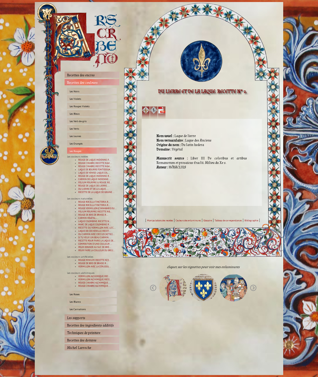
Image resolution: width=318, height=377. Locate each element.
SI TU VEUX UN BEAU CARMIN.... (94, 237)
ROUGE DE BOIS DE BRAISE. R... (93, 214)
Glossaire (207, 220)
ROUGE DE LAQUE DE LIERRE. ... (94, 185)
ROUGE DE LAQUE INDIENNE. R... (94, 176)
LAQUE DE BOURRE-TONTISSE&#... (95, 169)
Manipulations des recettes (160, 220)
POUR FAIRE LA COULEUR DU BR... (96, 250)
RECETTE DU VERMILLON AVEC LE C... (97, 227)
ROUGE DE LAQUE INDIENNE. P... (94, 159)
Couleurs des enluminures (188, 220)
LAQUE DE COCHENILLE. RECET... (94, 231)
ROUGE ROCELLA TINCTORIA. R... (94, 201)
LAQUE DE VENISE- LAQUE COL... (94, 172)
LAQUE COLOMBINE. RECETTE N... (94, 221)
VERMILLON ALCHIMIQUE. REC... (94, 276)
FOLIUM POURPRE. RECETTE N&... (95, 211)
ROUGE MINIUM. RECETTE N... (94, 260)
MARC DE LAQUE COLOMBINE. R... (94, 224)
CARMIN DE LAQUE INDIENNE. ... (94, 179)
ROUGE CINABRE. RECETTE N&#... (95, 163)
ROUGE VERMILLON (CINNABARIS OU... (97, 208)
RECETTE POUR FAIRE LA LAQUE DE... (96, 240)
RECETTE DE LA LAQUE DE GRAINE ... (96, 192)
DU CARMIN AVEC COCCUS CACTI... (96, 234)
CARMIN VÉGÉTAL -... (88, 218)
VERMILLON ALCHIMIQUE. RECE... (95, 279)
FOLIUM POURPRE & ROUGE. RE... (95, 182)
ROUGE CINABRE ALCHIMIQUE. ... (94, 282)
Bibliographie (251, 220)
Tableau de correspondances (228, 220)
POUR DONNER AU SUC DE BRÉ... (94, 247)
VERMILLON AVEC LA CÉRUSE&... (94, 266)
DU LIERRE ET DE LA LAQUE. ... (93, 189)
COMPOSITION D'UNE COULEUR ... (95, 243)
